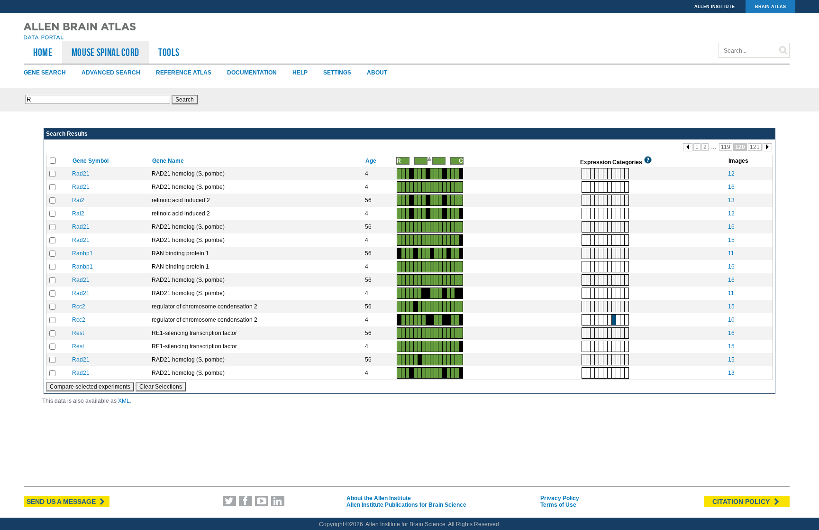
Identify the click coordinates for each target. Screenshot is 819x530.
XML (124, 401)
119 (725, 147)
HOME (43, 52)
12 (731, 173)
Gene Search (45, 72)
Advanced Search (111, 72)
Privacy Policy (559, 498)
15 (731, 240)
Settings (337, 72)
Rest (78, 333)
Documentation (252, 72)
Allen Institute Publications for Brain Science (406, 505)
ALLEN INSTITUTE (714, 6)
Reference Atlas (183, 72)
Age (371, 161)
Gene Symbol (91, 161)
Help (300, 72)
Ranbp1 (82, 253)
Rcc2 (78, 306)
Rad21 (81, 173)
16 (731, 187)
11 (731, 253)
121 (755, 147)
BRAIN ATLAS (770, 6)
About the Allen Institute (378, 498)
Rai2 (78, 200)
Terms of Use (558, 505)
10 (731, 319)
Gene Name (168, 161)
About (377, 72)
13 (731, 200)
